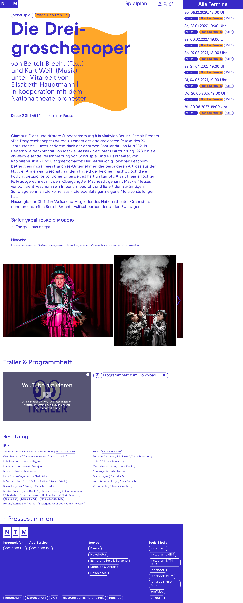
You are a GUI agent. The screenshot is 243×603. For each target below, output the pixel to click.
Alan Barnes (118, 472)
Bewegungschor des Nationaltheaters (61, 504)
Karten (189, 18)
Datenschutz (36, 598)
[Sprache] (171, 4)
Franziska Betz (118, 476)
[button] (160, 4)
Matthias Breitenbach (25, 472)
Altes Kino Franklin (52, 15)
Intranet (115, 598)
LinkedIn (156, 598)
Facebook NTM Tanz (161, 584)
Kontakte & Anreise (104, 567)
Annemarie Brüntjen (30, 467)
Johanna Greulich (120, 486)
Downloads (98, 573)
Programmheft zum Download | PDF (134, 375)
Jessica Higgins (32, 462)
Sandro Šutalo (57, 457)
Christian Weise (111, 452)
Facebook (157, 570)
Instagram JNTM (162, 554)
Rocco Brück (58, 481)
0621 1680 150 (14, 548)
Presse (94, 548)
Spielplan (136, 4)
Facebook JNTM (161, 576)
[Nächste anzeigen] (179, 300)
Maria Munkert (43, 486)
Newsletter (98, 554)
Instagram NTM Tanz (161, 563)
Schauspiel (22, 15)
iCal (228, 18)
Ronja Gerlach (127, 481)
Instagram (157, 548)
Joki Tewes (123, 457)
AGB (54, 598)
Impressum (13, 598)
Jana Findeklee (141, 457)
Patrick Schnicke (65, 452)
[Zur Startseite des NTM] (9, 4)
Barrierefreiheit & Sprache (109, 561)
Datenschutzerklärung (47, 408)
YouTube (156, 591)
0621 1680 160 (40, 548)
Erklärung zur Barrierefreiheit (83, 598)
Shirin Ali (40, 476)
